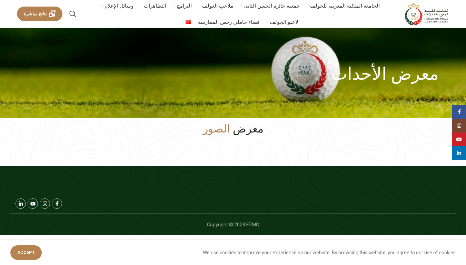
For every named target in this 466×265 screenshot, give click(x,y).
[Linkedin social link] (459, 153)
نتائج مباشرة (35, 13)
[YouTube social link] (459, 139)
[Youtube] (33, 203)
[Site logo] (426, 13)
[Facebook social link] (459, 112)
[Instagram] (45, 203)
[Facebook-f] (57, 203)
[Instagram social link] (459, 125)
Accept (26, 252)
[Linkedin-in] (21, 203)
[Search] (73, 14)
